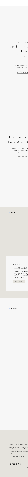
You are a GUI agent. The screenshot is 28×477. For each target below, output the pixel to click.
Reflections (16, 264)
